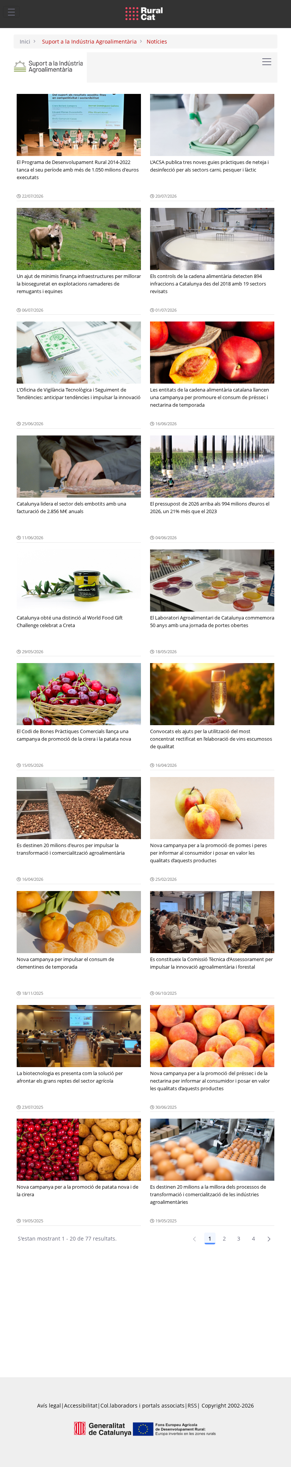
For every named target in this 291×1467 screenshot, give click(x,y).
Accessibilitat (80, 1405)
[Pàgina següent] (269, 1239)
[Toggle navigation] (11, 11)
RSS (192, 1405)
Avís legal (49, 1405)
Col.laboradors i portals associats (142, 1405)
